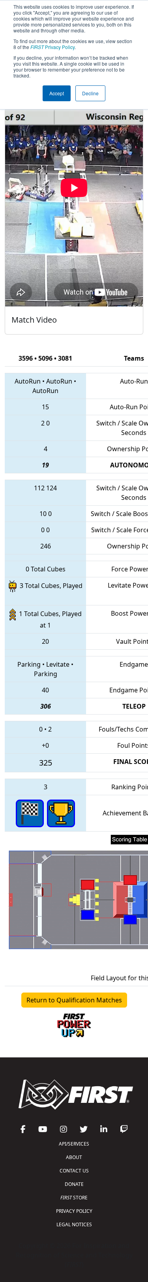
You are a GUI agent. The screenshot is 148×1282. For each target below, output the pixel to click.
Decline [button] (90, 93)
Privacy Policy (52, 46)
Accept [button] (56, 93)
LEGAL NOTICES (74, 1224)
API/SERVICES (74, 1143)
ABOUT (74, 1157)
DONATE (74, 1184)
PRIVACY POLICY (74, 1211)
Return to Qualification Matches (74, 1000)
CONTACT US (74, 1170)
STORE (74, 1197)
